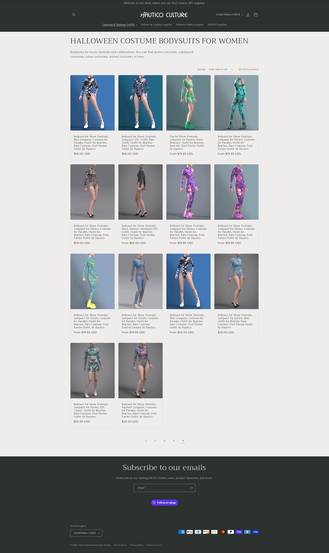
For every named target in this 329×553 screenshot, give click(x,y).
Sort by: (201, 69)
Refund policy (120, 545)
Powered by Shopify (101, 545)
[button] (74, 15)
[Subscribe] (191, 488)
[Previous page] (146, 441)
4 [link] (183, 440)
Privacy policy (136, 545)
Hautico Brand (84, 545)
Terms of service (154, 545)
